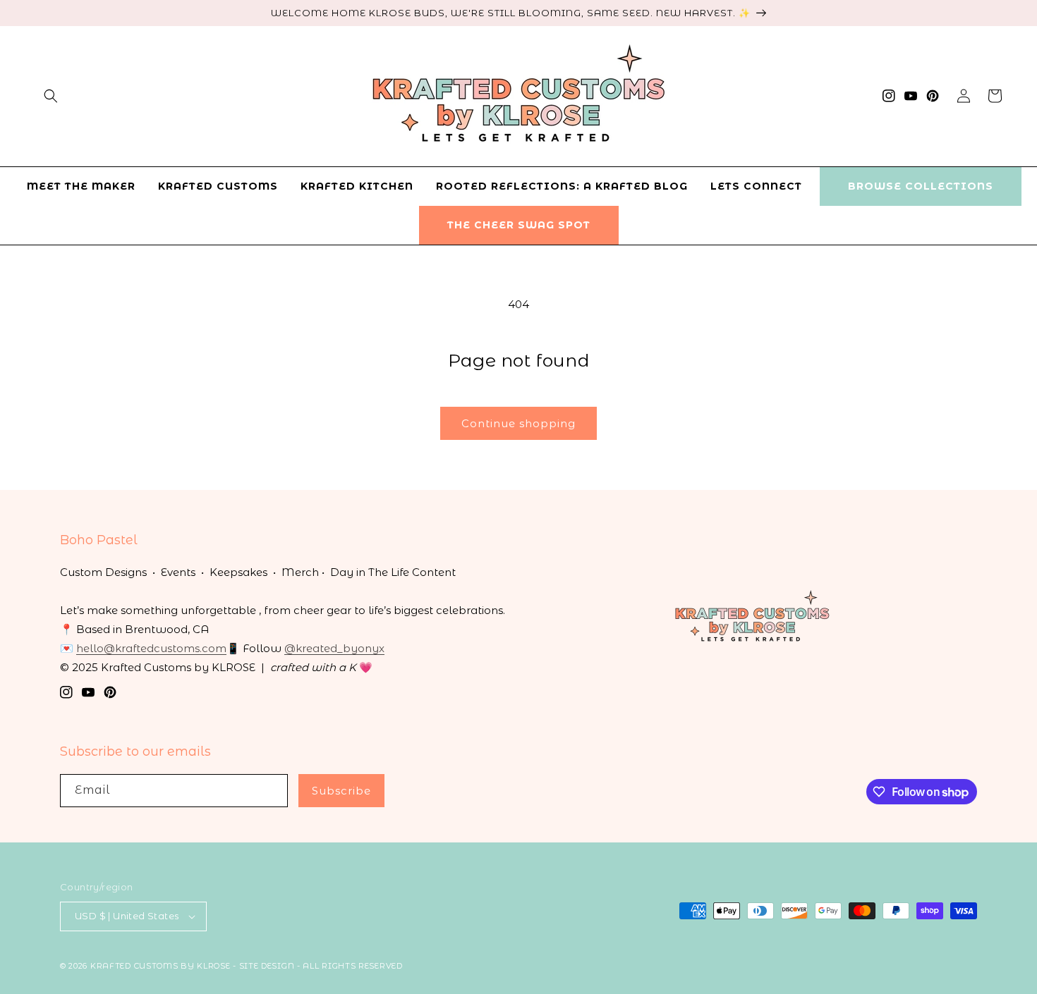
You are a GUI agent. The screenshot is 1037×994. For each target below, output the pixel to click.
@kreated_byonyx (334, 648)
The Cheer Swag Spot (518, 225)
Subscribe (341, 790)
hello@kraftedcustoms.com (151, 648)
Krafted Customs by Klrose (160, 966)
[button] (50, 95)
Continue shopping (518, 423)
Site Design (267, 966)
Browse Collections (920, 186)
